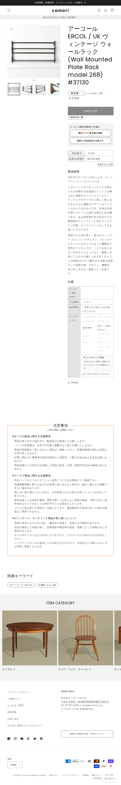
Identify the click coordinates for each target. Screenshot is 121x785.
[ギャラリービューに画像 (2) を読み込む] (27, 89)
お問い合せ (13, 718)
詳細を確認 (90, 132)
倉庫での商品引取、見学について (87, 733)
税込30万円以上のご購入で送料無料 (59, 17)
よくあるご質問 (15, 705)
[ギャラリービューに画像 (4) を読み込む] (54, 89)
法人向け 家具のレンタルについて (25, 725)
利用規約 (85, 775)
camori (24, 775)
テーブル (7, 669)
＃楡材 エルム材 (47, 584)
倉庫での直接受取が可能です (90, 140)
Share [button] (74, 382)
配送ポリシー (97, 775)
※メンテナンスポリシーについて (96, 373)
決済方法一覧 (76, 117)
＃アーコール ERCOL (21, 584)
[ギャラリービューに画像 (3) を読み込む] (40, 89)
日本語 (13, 764)
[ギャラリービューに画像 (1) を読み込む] (14, 89)
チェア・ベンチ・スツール (73, 669)
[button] (9, 10)
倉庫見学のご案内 (106, 164)
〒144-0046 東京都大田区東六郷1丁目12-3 (85, 701)
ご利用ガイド (14, 698)
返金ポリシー (54, 775)
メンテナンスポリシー (18, 692)
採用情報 (12, 712)
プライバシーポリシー (70, 775)
